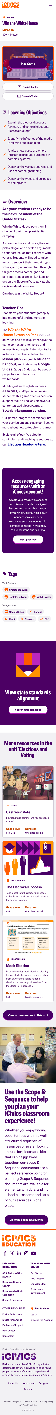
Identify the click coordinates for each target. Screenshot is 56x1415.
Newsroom (28, 1383)
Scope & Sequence (12, 1300)
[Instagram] (26, 1252)
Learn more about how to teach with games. (28, 424)
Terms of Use (30, 1401)
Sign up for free (28, 539)
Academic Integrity (12, 1401)
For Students (42, 1308)
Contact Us (8, 1335)
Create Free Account (41, 1319)
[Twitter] (12, 1252)
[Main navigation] (51, 5)
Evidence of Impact (12, 1325)
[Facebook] (4, 1252)
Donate (28, 1389)
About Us (13, 1383)
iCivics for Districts (12, 1314)
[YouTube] (33, 1252)
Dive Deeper (37, 1278)
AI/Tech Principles (28, 1404)
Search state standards (28, 709)
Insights (43, 1383)
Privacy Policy (46, 1401)
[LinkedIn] (19, 1252)
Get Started (36, 1273)
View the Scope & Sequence (26, 1219)
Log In (33, 1314)
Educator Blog (38, 1283)
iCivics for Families (12, 1319)
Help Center (8, 1330)
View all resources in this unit (28, 1015)
